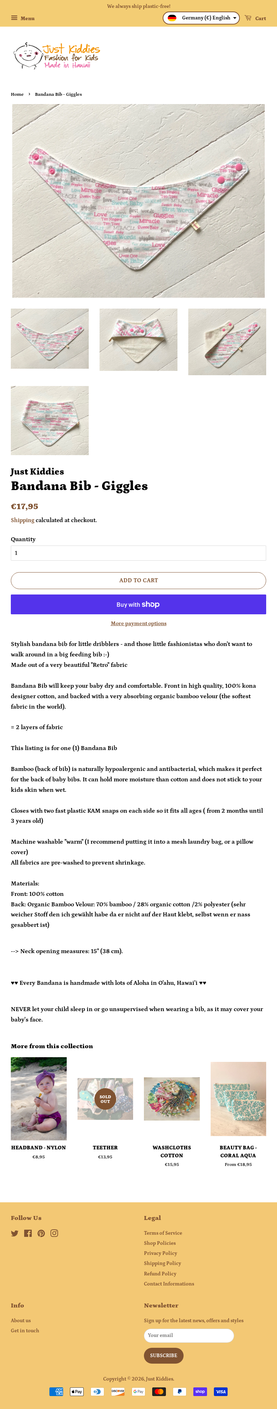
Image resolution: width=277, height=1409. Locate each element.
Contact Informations (169, 1284)
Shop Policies (160, 1243)
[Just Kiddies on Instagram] (54, 1235)
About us (21, 1321)
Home (17, 94)
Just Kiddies (159, 1379)
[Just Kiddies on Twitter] (15, 1235)
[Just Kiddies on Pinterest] (41, 1235)
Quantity (23, 539)
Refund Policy (160, 1274)
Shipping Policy (162, 1263)
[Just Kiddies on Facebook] (28, 1235)
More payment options (139, 623)
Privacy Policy (160, 1253)
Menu (27, 19)
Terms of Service (163, 1233)
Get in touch (25, 1331)
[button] (201, 18)
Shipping (22, 520)
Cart (260, 19)
